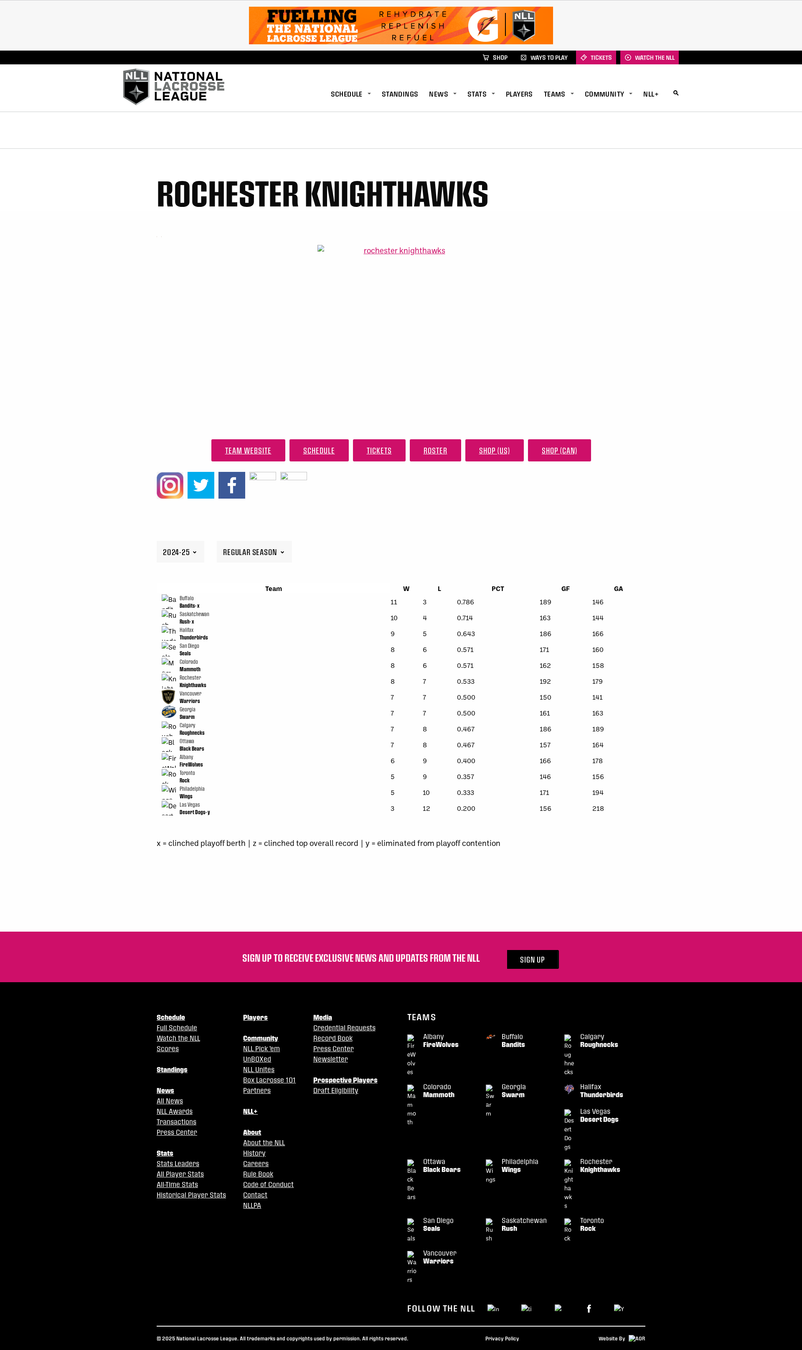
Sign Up (532, 959)
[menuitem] (356, 94)
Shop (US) (494, 450)
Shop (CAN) (559, 450)
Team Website (248, 450)
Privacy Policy (502, 1338)
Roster (435, 450)
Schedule (319, 450)
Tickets (379, 450)
